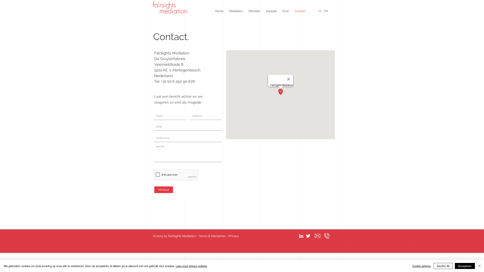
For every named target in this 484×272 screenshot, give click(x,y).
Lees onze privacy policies (191, 266)
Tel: (157, 81)
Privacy (233, 236)
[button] (236, 11)
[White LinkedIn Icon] (301, 236)
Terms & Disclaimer (212, 236)
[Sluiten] (479, 266)
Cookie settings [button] (421, 266)
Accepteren (465, 266)
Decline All (443, 266)
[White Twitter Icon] (308, 236)
